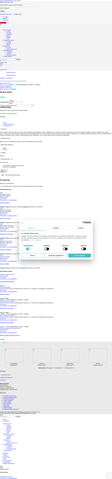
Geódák (9, 53)
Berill (1, 132)
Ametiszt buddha (4, 264)
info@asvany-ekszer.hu (6, 377)
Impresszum (6, 404)
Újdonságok (3, 22)
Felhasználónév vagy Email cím (11, 5)
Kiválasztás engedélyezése (56, 255)
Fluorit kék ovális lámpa (6, 234)
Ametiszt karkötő (4, 294)
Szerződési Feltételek (8, 399)
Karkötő (9, 37)
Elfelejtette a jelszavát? (6, 14)
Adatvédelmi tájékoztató (9, 396)
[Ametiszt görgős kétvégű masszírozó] (10, 328)
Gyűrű (8, 31)
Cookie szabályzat (8, 400)
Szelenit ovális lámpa (5, 249)
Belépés (3, 11)
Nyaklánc (9, 33)
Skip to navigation (5, 0)
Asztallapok (10, 52)
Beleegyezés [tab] (31, 228)
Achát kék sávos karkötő (6, 308)
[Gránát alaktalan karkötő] (7, 274)
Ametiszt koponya (5, 202)
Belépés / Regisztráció (9, 463)
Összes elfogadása (79, 255)
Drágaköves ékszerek (12, 81)
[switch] (46, 249)
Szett (8, 38)
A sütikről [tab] (80, 228)
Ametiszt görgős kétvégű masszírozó (10, 335)
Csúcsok (9, 47)
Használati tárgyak (11, 55)
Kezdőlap (2, 81)
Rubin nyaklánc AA (5, 89)
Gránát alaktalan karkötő (7, 281)
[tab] (4, 122)
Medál (8, 35)
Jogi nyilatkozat (7, 403)
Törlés (10, 103)
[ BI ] (38, 412)
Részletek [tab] (56, 228)
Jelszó (4, 8)
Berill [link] (1, 141)
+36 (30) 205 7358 (5, 375)
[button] (4, 197)
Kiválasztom (8, 476)
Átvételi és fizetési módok (10, 397)
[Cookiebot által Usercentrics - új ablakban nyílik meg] (84, 222)
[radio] (15, 100)
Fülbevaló (9, 34)
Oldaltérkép (6, 406)
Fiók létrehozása (8, 2)
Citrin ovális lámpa (5, 218)
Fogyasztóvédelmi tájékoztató (11, 409)
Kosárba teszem (6, 107)
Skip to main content (15, 0)
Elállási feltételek (7, 407)
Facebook (2, 380)
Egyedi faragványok (12, 49)
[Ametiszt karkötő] (5, 287)
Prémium (6, 81)
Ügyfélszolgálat (7, 402)
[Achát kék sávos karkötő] (7, 301)
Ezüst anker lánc (4, 84)
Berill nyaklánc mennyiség (9, 105)
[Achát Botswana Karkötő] (7, 315)
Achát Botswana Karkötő (7, 322)
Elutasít (32, 255)
